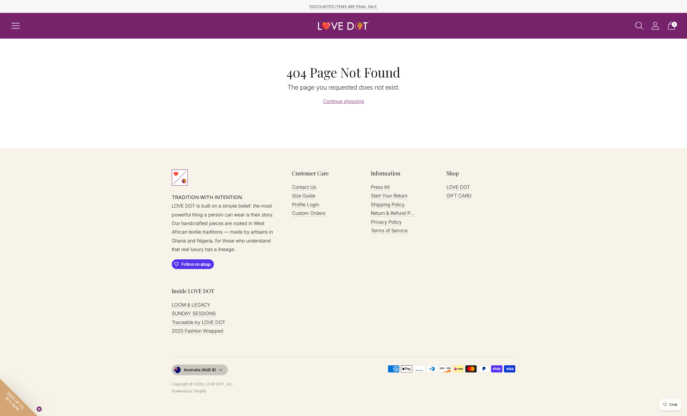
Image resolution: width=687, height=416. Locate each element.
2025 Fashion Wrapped (197, 331)
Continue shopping (343, 101)
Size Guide (303, 195)
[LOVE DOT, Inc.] (343, 25)
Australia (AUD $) (200, 369)
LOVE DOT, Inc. (219, 384)
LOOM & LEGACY (191, 305)
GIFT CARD (459, 195)
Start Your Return (389, 195)
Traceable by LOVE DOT (198, 322)
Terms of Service (389, 230)
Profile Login (305, 204)
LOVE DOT (458, 187)
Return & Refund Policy (396, 213)
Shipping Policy (388, 204)
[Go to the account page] (655, 25)
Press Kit (380, 187)
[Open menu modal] (15, 25)
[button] (19, 397)
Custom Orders (308, 213)
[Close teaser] (39, 409)
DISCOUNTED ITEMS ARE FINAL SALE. (343, 6)
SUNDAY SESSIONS (194, 313)
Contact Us (304, 187)
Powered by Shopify (189, 391)
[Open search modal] (639, 25)
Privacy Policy (386, 222)
